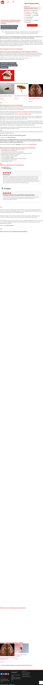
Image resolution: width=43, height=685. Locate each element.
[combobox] (32, 8)
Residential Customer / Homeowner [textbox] (31, 8)
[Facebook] (4, 674)
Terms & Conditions (25, 674)
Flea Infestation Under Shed (21, 95)
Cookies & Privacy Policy (26, 676)
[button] (13, 1)
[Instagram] (6, 674)
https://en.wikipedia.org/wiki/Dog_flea (27, 112)
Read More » (2, 98)
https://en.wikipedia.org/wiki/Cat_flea (23, 114)
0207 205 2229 (33, 144)
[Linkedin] (8, 674)
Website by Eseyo (11, 684)
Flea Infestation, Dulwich (6, 95)
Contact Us (24, 671)
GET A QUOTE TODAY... (32, 25)
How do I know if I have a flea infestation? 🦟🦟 (7, 658)
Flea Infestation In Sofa (34, 98)
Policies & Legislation (26, 672)
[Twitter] (1, 674)
